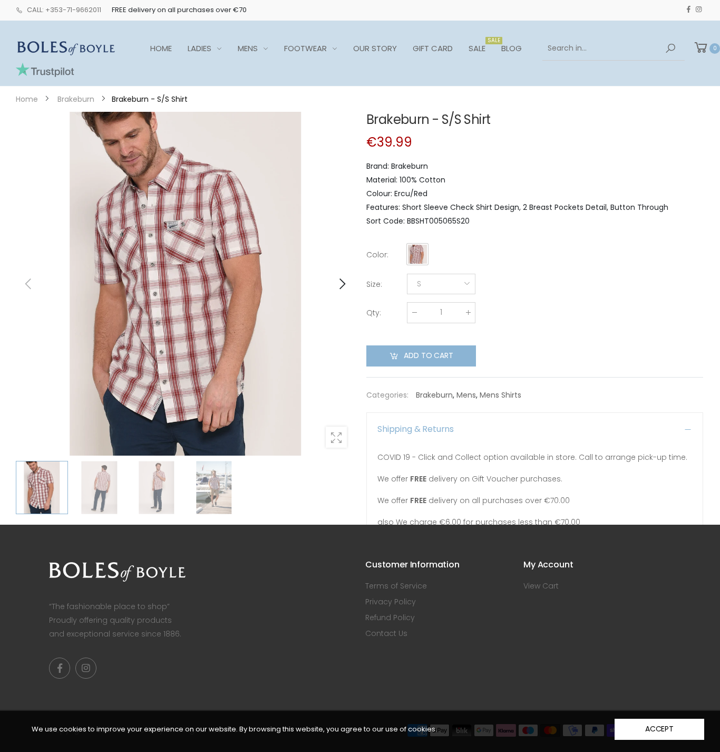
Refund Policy (390, 617)
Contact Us (386, 633)
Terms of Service (396, 586)
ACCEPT (659, 729)
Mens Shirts (500, 395)
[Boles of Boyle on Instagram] (699, 9)
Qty (373, 312)
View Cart (541, 586)
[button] (341, 283)
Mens (466, 395)
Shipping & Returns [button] (415, 429)
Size (374, 284)
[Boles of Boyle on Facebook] (688, 9)
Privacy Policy (390, 601)
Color (377, 254)
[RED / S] (185, 284)
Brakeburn (434, 395)
